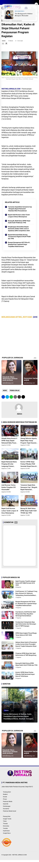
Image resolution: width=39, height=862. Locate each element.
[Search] (37, 2)
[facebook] (2, 2)
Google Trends (7, 819)
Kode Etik (5, 804)
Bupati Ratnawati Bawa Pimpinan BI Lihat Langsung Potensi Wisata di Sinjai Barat (9, 464)
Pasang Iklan (6, 816)
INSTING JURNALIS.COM (19, 855)
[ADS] (35, 317)
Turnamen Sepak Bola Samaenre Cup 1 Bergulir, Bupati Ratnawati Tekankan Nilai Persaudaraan (20, 208)
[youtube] (11, 2)
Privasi (5, 799)
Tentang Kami (7, 792)
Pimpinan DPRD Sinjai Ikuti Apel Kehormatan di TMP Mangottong (26, 654)
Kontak (5, 796)
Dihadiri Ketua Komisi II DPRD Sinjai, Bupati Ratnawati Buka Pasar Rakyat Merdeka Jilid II (9, 441)
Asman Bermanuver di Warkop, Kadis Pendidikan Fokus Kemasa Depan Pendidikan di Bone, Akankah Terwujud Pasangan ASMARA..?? (18, 716)
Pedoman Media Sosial (9, 811)
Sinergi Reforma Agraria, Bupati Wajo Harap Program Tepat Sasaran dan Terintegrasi (28, 441)
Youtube (5, 828)
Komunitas (6, 826)
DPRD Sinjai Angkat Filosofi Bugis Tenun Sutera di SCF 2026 (26, 634)
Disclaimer (6, 808)
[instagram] (8, 2)
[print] (15, 397)
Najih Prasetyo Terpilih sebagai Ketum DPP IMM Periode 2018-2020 (26, 583)
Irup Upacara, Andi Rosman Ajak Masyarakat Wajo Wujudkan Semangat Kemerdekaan (26, 613)
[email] (19, 397)
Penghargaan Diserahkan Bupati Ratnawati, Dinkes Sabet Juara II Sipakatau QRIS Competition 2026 (19, 228)
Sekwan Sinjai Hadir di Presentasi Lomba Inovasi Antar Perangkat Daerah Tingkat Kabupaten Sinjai (26, 644)
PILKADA (6, 710)
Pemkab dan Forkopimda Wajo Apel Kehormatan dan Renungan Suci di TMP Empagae (26, 624)
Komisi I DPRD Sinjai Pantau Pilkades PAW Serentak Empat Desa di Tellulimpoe (28, 464)
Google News (7, 833)
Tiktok (5, 821)
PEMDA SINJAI (14, 390)
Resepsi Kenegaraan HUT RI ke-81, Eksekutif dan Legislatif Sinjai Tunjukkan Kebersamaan (19, 244)
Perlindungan (6, 806)
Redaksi (5, 794)
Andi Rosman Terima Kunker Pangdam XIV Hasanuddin (9, 487)
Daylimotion (6, 830)
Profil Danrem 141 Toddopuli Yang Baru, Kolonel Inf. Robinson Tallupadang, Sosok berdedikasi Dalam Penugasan (26, 593)
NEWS (5, 390)
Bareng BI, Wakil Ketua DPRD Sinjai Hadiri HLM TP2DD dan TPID (19, 222)
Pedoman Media (7, 801)
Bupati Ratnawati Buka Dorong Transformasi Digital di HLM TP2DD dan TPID (19, 236)
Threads (5, 823)
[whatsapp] (11, 397)
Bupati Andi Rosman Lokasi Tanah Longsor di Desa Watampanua (19, 215)
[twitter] (5, 2)
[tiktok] (14, 2)
